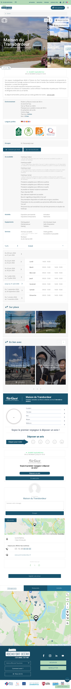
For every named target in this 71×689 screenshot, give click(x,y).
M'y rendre (10, 520)
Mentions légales (66, 684)
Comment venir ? (17, 668)
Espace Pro (54, 2)
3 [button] (37, 389)
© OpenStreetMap (60, 645)
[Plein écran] (67, 594)
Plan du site (58, 684)
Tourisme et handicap (24, 684)
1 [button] (30, 389)
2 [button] (33, 389)
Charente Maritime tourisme (34, 684)
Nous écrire (19, 674)
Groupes (39, 2)
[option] (20, 322)
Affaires (32, 2)
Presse (46, 2)
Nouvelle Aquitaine (46, 684)
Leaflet (48, 645)
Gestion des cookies (62, 686)
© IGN (54, 645)
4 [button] (40, 389)
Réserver (53, 662)
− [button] (67, 607)
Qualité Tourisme (17, 684)
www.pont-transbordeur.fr (23, 555)
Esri (51, 645)
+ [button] (67, 604)
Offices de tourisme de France (9, 684)
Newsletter (53, 668)
